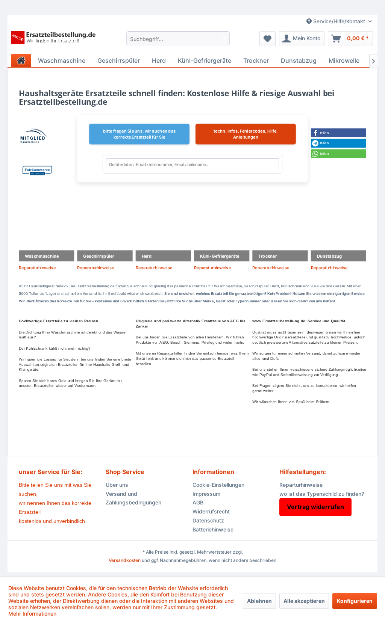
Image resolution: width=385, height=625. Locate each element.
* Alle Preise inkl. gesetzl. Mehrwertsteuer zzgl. (192, 552)
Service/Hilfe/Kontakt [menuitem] (339, 21)
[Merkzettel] (267, 38)
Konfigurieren (355, 601)
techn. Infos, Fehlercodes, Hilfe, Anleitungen (245, 133)
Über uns (117, 485)
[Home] (21, 60)
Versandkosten (125, 560)
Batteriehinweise (212, 529)
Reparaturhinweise (37, 267)
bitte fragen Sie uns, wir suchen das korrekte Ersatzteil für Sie (139, 133)
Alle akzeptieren (304, 601)
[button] (338, 132)
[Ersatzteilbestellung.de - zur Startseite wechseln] (55, 40)
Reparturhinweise (301, 485)
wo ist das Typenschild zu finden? (321, 494)
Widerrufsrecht (211, 511)
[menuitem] (178, 38)
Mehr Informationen (32, 613)
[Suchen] (223, 38)
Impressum (206, 494)
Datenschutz (208, 520)
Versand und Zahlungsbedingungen (133, 498)
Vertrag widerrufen (315, 506)
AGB (197, 502)
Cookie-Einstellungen (218, 485)
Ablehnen (259, 601)
